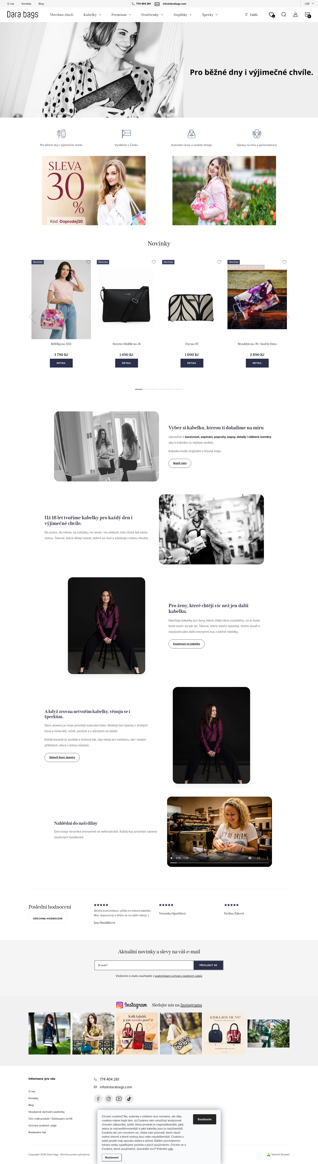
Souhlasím (205, 1119)
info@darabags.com (116, 1087)
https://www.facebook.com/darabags (98, 1098)
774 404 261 (109, 1079)
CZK (307, 4)
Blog (41, 4)
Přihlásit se (208, 965)
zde (170, 1149)
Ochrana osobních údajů (42, 1125)
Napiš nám (180, 463)
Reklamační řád (37, 1132)
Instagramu (191, 1005)
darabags (108, 1098)
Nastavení (112, 1157)
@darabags (129, 1098)
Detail (61, 363)
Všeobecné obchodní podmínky (47, 1112)
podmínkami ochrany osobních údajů (178, 976)
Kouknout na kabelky (186, 644)
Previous (32, 316)
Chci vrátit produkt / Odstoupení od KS (50, 1118)
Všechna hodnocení (48, 918)
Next (285, 316)
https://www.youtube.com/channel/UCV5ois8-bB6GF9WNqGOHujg (118, 1098)
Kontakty (26, 4)
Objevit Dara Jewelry (62, 757)
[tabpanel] (61, 321)
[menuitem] (61, 14)
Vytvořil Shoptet (280, 1154)
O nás (10, 4)
